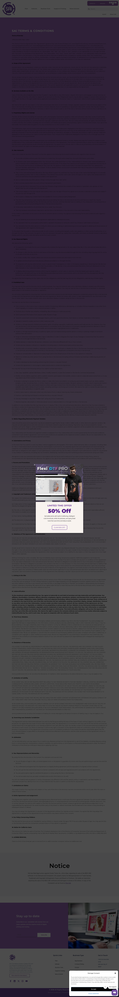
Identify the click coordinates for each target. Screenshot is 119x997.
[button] (115, 973)
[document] (59, 498)
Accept (93, 989)
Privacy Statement (93, 993)
